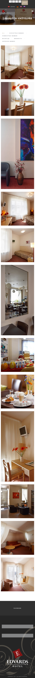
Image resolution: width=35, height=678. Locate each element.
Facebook (17, 608)
